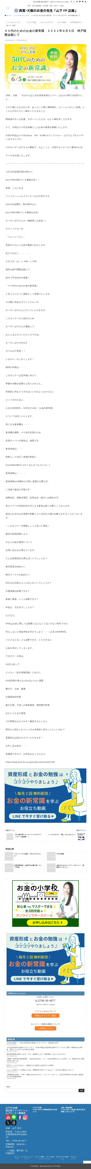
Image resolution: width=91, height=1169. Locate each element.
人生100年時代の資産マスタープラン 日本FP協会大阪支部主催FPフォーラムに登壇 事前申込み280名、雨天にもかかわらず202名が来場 (44, 1048)
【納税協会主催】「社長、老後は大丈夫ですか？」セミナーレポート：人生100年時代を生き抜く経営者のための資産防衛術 (45, 1075)
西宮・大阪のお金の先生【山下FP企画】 (48, 1166)
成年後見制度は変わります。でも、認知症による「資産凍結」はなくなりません (36, 1054)
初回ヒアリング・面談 (45, 1015)
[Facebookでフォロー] (71, 2)
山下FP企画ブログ (76, 22)
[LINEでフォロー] (82, 2)
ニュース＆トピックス (13, 22)
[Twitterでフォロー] (74, 2)
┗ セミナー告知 (30, 22)
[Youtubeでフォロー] (80, 2)
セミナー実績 (62, 22)
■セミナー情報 (11, 25)
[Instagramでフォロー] (77, 2)
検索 (8, 1087)
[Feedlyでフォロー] (85, 2)
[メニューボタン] (8, 8)
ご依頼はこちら (45, 1028)
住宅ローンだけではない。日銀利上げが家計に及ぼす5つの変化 (30, 1065)
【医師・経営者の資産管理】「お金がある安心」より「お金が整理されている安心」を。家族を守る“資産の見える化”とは (45, 1060)
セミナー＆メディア (47, 22)
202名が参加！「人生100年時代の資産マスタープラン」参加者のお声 (32, 1043)
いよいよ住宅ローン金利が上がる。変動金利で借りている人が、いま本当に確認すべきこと (40, 1070)
